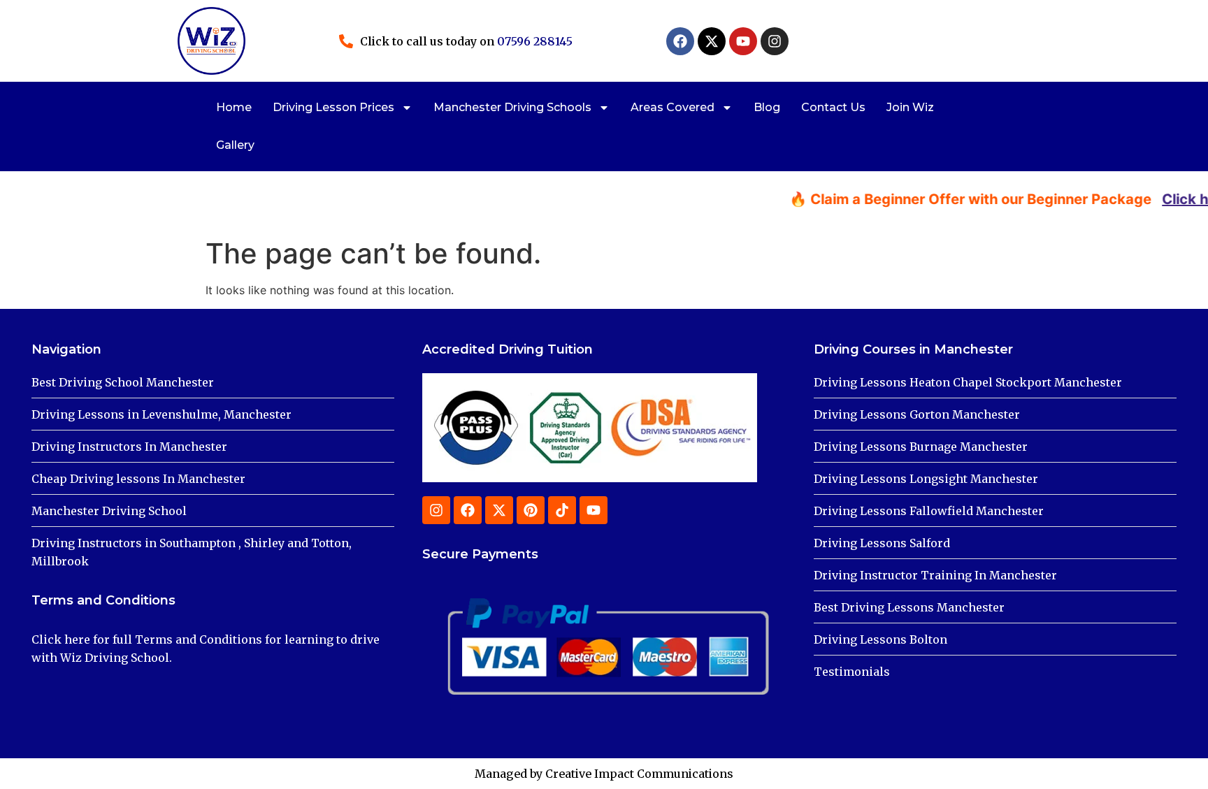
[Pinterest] (531, 510)
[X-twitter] (712, 41)
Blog (767, 107)
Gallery (235, 145)
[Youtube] (743, 41)
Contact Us (833, 107)
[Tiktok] (562, 510)
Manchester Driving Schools (512, 107)
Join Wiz (910, 107)
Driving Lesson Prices (333, 107)
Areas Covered (672, 107)
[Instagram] (775, 41)
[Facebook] (680, 41)
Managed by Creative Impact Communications (604, 774)
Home (234, 107)
